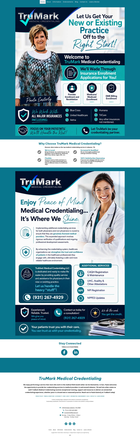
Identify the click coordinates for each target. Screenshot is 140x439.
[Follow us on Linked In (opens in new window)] (76, 352)
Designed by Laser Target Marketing (83, 432)
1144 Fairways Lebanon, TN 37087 (71, 408)
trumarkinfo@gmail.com (71, 412)
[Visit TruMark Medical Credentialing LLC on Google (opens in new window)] (74, 423)
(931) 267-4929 (73, 410)
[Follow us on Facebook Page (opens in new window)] (64, 352)
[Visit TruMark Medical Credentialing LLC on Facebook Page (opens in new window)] (66, 423)
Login (70, 435)
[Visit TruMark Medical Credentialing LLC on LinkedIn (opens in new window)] (70, 423)
